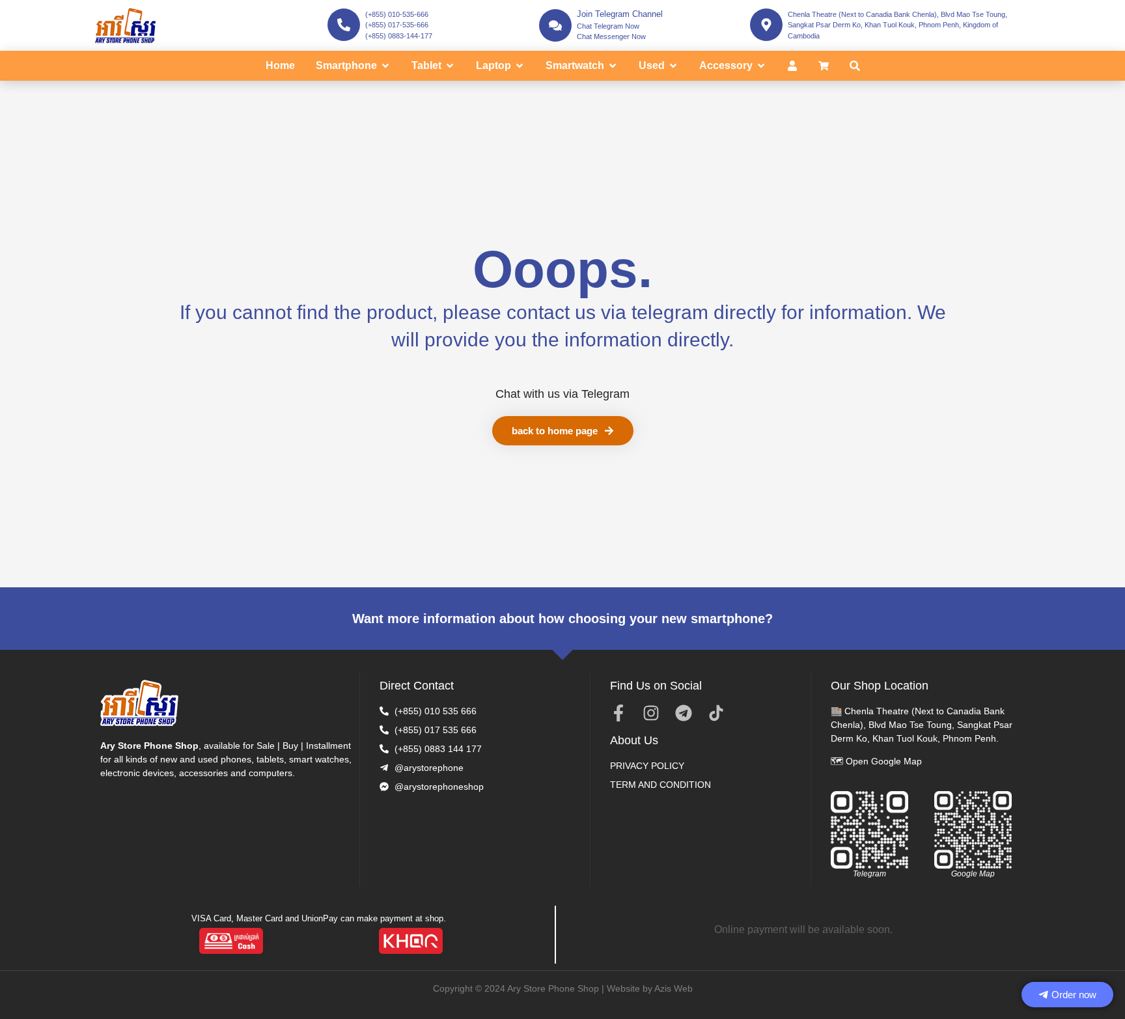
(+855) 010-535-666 (396, 14)
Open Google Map (884, 761)
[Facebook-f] (618, 713)
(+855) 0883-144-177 (398, 36)
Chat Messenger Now (611, 36)
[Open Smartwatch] (612, 66)
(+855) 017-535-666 (396, 25)
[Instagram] (651, 713)
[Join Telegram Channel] (555, 25)
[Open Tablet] (450, 66)
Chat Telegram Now (608, 26)
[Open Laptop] (519, 66)
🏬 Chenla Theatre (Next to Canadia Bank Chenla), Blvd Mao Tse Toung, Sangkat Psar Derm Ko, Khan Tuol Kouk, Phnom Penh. (921, 725)
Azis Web (673, 988)
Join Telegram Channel (620, 14)
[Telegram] (683, 713)
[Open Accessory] (761, 66)
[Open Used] (673, 66)
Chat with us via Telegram (562, 393)
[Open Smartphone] (385, 66)
